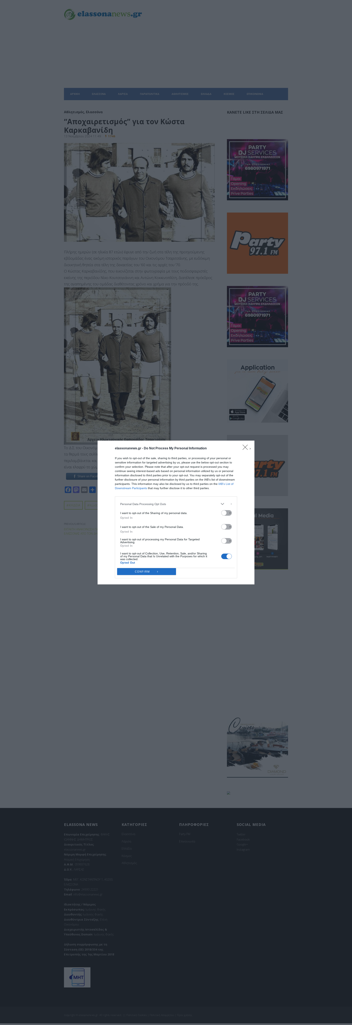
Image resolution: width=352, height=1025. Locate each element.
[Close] (246, 448)
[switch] (226, 513)
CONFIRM (142, 571)
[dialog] (176, 512)
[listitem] (176, 504)
